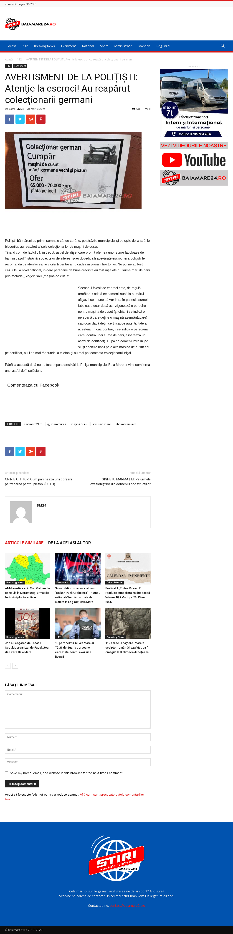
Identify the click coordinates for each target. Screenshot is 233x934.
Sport (104, 46)
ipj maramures (56, 424)
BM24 (20, 108)
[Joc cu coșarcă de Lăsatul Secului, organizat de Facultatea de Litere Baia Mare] (27, 623)
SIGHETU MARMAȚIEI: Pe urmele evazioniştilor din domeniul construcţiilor (120, 481)
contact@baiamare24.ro (127, 905)
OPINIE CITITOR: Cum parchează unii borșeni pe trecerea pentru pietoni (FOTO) (38, 481)
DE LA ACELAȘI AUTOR (69, 542)
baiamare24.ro (33, 424)
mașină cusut (79, 424)
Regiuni (162, 46)
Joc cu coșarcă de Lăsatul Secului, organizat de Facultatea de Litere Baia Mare (26, 647)
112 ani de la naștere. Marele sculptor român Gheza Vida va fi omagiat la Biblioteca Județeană (127, 647)
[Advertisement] (145, 24)
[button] (222, 46)
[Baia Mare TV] (194, 164)
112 (25, 46)
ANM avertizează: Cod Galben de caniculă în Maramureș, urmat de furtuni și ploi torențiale (27, 593)
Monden (144, 46)
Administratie (123, 46)
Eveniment (68, 46)
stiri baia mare (101, 424)
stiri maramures (126, 424)
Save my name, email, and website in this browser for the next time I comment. (66, 773)
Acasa (12, 46)
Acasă (9, 59)
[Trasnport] (194, 103)
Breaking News (44, 46)
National (88, 46)
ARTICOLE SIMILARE (24, 542)
